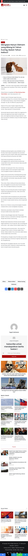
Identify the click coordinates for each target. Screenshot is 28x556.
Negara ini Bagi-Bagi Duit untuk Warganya (6, 520)
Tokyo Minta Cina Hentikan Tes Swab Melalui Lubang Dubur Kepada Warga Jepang (20, 437)
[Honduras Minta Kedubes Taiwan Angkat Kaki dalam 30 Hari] (21, 402)
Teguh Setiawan (6, 55)
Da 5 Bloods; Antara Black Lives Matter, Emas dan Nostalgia (7, 437)
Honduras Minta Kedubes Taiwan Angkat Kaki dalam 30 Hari (21, 408)
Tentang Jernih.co (7, 547)
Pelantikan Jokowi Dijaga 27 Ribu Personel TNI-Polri (17, 468)
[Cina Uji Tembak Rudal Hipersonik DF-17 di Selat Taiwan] (7, 402)
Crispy (6, 39)
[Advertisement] (14, 23)
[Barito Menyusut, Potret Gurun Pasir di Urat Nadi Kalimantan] (21, 515)
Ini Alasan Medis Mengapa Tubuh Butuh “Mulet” (6, 536)
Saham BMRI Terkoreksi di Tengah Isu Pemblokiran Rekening (21, 536)
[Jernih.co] (6, 5)
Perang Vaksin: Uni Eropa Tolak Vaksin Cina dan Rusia (20, 423)
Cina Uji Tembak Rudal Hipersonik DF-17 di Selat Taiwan (7, 408)
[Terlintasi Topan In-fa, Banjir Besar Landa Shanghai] (7, 416)
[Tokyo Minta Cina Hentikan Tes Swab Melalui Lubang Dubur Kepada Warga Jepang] (21, 431)
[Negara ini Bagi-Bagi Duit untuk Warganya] (7, 515)
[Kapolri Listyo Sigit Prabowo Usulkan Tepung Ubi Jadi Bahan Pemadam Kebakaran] (4, 452)
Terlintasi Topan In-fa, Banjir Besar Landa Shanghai (6, 423)
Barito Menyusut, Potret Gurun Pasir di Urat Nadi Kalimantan (20, 521)
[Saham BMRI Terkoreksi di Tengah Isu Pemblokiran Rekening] (21, 529)
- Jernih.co (16, 545)
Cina (4, 281)
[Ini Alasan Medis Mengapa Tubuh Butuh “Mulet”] (7, 529)
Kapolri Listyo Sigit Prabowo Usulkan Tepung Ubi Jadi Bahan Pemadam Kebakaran (18, 452)
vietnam (14, 284)
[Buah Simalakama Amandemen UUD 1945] (4, 464)
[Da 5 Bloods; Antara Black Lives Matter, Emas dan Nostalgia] (7, 431)
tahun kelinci (12, 281)
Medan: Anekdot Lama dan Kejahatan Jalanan (15, 458)
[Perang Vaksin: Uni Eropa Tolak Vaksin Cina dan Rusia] (21, 416)
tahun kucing (21, 281)
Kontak (21, 549)
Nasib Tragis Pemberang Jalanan (17, 473)
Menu (18, 549)
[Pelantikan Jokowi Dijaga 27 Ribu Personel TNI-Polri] (4, 469)
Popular (14, 446)
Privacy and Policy (8, 549)
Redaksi (13, 547)
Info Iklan (15, 549)
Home (3, 39)
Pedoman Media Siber (19, 547)
